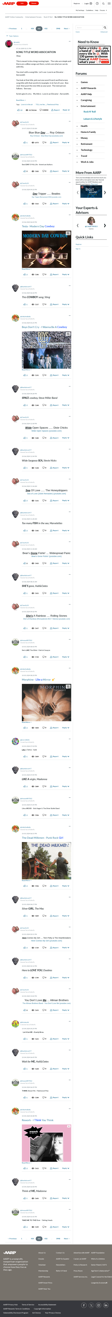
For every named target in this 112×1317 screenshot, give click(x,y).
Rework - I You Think (37, 1120)
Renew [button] (34, 3)
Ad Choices (36, 1313)
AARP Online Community (14, 17)
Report (57, 110)
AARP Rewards (88, 88)
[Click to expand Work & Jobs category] (78, 162)
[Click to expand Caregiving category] (78, 100)
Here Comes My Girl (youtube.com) (46, 941)
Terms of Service (28, 1305)
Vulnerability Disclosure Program (15, 1313)
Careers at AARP (80, 1259)
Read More (20, 100)
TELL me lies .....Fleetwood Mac (47, 104)
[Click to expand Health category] (78, 126)
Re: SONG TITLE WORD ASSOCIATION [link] (69, 17)
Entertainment (88, 106)
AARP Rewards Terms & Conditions (16, 1309)
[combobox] (91, 27)
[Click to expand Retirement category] (78, 144)
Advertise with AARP (81, 1253)
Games (84, 82)
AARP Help (86, 94)
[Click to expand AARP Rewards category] (78, 88)
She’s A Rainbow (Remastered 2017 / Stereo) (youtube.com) (46, 619)
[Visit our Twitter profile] (91, 1305)
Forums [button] (102, 10)
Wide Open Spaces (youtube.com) (47, 431)
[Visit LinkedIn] (106, 1305)
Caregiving (86, 100)
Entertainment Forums (33, 17)
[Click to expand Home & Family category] (78, 132)
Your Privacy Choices (53, 1313)
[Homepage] (8, 3)
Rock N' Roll (48, 17)
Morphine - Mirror (36, 679)
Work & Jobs (87, 162)
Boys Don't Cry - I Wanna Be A (44, 327)
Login (86, 3)
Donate (41, 1259)
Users (78, 32)
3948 (58, 28)
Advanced (104, 32)
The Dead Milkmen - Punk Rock (42, 837)
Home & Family (88, 132)
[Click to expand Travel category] (78, 156)
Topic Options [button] (13, 36)
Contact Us (60, 1253)
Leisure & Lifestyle (93, 118)
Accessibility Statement (47, 1305)
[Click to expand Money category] (78, 138)
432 (45, 28)
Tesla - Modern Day (38, 226)
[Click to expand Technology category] (78, 150)
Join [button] (22, 3)
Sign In (78, 249)
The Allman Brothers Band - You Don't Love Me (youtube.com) (47, 1003)
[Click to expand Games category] (78, 82)
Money (84, 138)
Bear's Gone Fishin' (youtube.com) (47, 556)
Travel (84, 156)
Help (97, 3)
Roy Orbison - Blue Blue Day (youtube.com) (46, 136)
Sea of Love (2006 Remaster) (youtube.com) (46, 494)
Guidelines (89, 10)
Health (84, 126)
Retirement (86, 144)
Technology (86, 150)
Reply (65, 110)
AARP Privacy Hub (10, 1305)
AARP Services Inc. (81, 1277)
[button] (103, 3)
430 (32, 28)
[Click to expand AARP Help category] (78, 94)
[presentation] (77, 191)
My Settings (80, 10)
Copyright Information (42, 1309)
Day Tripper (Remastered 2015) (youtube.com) (46, 197)
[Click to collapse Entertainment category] (78, 106)
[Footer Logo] (16, 1252)
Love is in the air (27, 104)
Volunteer (42, 1265)
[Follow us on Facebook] (84, 1305)
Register (77, 3)
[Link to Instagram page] (98, 1305)
